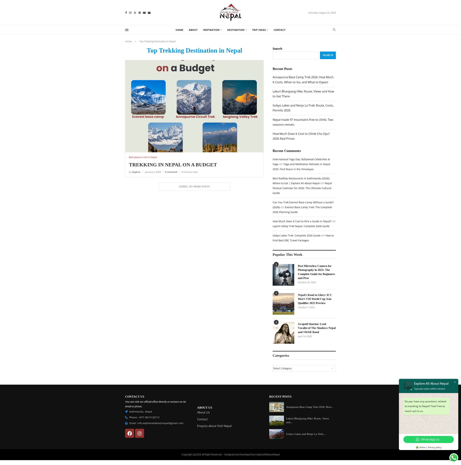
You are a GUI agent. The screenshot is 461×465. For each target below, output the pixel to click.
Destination (235, 30)
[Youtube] (144, 12)
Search (277, 49)
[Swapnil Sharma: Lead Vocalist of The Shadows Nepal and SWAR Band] (283, 333)
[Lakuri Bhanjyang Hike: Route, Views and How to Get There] (276, 421)
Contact (279, 30)
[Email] (149, 12)
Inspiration (211, 30)
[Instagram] (130, 12)
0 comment (171, 172)
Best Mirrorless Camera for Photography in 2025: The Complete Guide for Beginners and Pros (316, 272)
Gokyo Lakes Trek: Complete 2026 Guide (297, 235)
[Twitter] (134, 12)
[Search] (334, 30)
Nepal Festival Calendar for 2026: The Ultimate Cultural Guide (302, 188)
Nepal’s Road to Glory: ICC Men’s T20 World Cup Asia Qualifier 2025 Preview (315, 299)
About (193, 30)
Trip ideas (259, 30)
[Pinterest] (139, 12)
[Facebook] (126, 12)
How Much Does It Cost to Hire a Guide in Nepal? (302, 221)
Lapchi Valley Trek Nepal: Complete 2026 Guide (301, 226)
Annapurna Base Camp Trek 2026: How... (309, 407)
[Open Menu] (126, 30)
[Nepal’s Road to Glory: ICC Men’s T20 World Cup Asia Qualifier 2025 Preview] (283, 304)
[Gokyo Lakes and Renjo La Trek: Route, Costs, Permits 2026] (276, 434)
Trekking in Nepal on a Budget (173, 164)
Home (179, 30)
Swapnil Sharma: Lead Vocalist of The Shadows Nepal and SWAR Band (317, 328)
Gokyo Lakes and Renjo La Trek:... (306, 434)
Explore (136, 172)
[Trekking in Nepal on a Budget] (194, 106)
